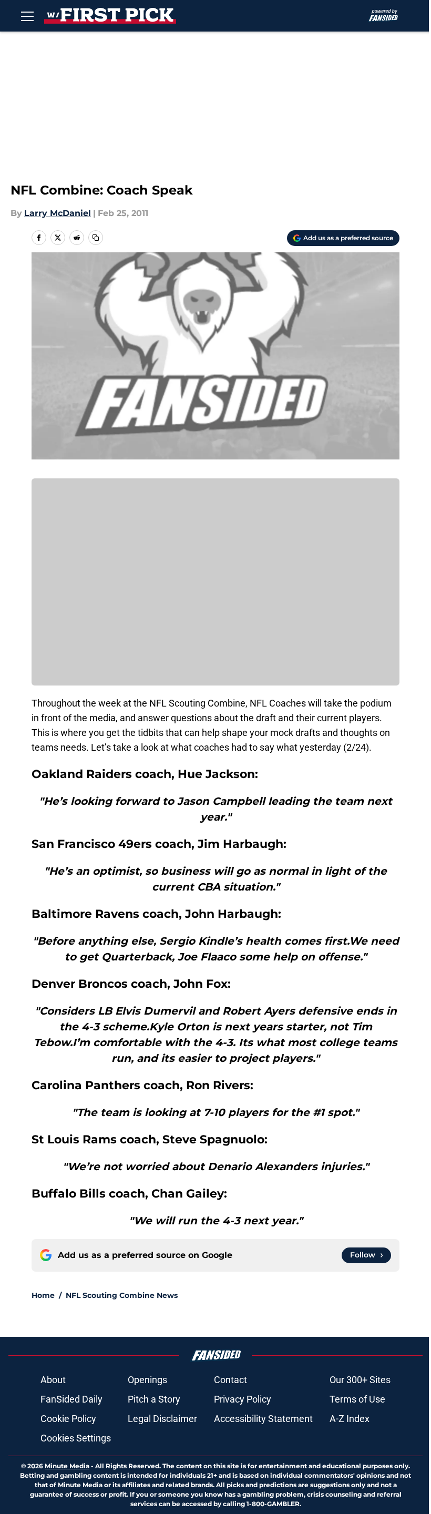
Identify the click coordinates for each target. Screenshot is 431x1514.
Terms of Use (357, 1399)
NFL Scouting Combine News (122, 1295)
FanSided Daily (71, 1399)
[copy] (95, 237)
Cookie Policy (68, 1418)
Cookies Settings (75, 1438)
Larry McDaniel (57, 213)
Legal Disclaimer (162, 1418)
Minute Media (67, 1466)
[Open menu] (27, 15)
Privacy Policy (242, 1399)
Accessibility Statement (263, 1418)
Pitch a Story (154, 1399)
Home (43, 1295)
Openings (147, 1379)
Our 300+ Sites (360, 1379)
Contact (230, 1379)
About (53, 1379)
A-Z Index (350, 1418)
